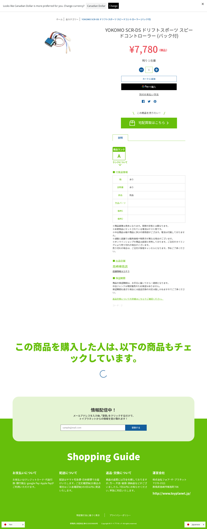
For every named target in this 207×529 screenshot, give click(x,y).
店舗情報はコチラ (121, 271)
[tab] (120, 137)
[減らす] (141, 69)
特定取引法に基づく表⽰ (88, 515)
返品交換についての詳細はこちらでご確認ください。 (138, 298)
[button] (143, 101)
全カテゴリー (72, 19)
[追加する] (156, 69)
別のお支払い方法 (149, 94)
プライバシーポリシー (120, 515)
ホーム (59, 19)
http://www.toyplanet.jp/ (172, 493)
